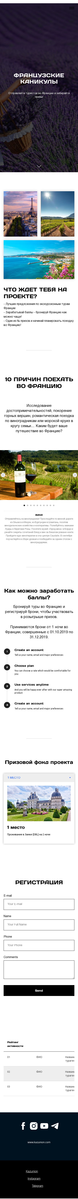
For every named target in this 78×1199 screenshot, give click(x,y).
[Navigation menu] (71, 8)
